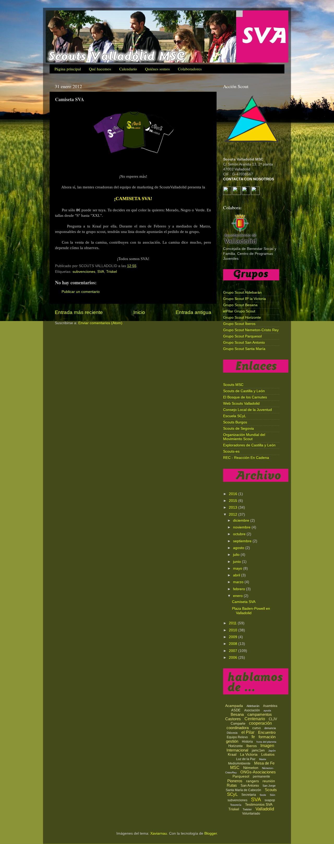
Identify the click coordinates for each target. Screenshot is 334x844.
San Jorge (269, 785)
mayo (238, 568)
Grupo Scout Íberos (239, 324)
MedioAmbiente (239, 763)
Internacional (237, 750)
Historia (247, 741)
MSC (235, 767)
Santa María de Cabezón (243, 790)
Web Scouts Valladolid (241, 403)
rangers (252, 781)
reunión (269, 781)
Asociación (252, 710)
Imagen (267, 745)
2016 (233, 494)
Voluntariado (251, 813)
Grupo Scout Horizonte (242, 317)
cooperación (260, 723)
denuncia (270, 728)
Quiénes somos (157, 68)
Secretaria (248, 795)
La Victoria (249, 754)
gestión (232, 741)
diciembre (241, 520)
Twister (247, 809)
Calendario (128, 68)
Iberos (251, 746)
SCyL (232, 794)
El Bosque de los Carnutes (245, 397)
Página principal (68, 68)
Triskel (111, 272)
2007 (233, 651)
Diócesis (232, 732)
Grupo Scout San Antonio (244, 342)
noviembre (242, 527)
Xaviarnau (158, 833)
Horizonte (235, 746)
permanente (261, 776)
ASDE (236, 710)
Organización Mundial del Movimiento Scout (244, 437)
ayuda (267, 710)
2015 (233, 501)
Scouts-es (231, 451)
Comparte (238, 723)
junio (237, 562)
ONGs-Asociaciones (258, 772)
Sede (263, 794)
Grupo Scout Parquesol (242, 336)
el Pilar (247, 732)
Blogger (210, 833)
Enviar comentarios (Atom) (100, 323)
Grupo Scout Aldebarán (242, 292)
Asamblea (270, 706)
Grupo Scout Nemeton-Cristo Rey (251, 330)
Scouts (271, 789)
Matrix (262, 759)
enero (238, 596)
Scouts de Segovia (238, 428)
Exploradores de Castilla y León (249, 445)
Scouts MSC (233, 385)
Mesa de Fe (264, 763)
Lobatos (268, 754)
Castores (233, 719)
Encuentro (267, 732)
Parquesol (240, 776)
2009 (233, 637)
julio (237, 555)
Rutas (232, 785)
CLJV (273, 719)
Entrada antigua (193, 312)
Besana (237, 714)
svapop (270, 800)
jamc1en (258, 750)
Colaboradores (190, 68)
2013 (233, 507)
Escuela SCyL (234, 416)
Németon (250, 768)
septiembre (243, 541)
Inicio (139, 312)
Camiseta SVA (243, 602)
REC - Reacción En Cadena (246, 458)
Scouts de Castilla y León (244, 391)
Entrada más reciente (79, 312)
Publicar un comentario (81, 292)
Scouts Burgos (235, 422)
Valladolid (264, 808)
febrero (239, 589)
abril (237, 575)
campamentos (259, 714)
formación (267, 737)
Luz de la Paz (245, 759)
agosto (239, 548)
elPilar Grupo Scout (239, 311)
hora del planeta (266, 741)
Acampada (234, 706)
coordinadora (237, 727)
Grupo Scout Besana (240, 305)
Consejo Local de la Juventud (247, 410)
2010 (233, 630)
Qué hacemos (100, 68)
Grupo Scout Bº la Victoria (244, 299)
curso (256, 728)
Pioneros (234, 781)
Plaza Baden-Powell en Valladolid (251, 611)
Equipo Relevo (237, 737)
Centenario (254, 719)
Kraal (232, 754)
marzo (238, 582)
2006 (233, 658)
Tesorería (235, 804)
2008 (233, 644)
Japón (272, 750)
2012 (233, 514)
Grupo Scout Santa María (244, 349)
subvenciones (84, 272)
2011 (233, 623)
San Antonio (250, 785)
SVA (100, 272)
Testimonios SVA (258, 804)
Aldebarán (253, 705)
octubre (240, 534)
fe (253, 737)
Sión (272, 794)
